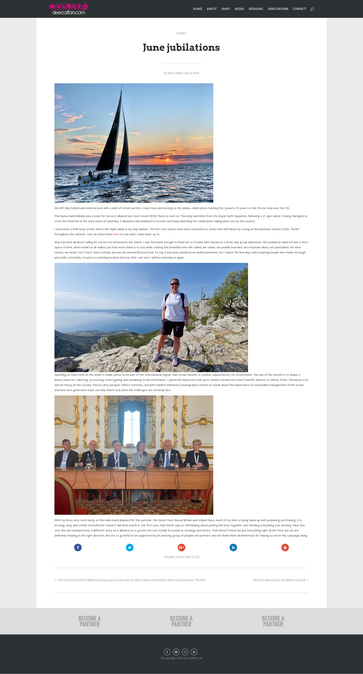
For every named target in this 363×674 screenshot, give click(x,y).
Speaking (256, 9)
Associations (278, 9)
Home (197, 9)
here (116, 234)
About (212, 9)
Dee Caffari (175, 73)
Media (239, 9)
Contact (299, 9)
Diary (225, 9)
